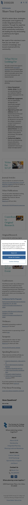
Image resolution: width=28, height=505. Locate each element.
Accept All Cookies (14, 257)
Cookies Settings (14, 261)
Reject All (14, 253)
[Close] (25, 241)
